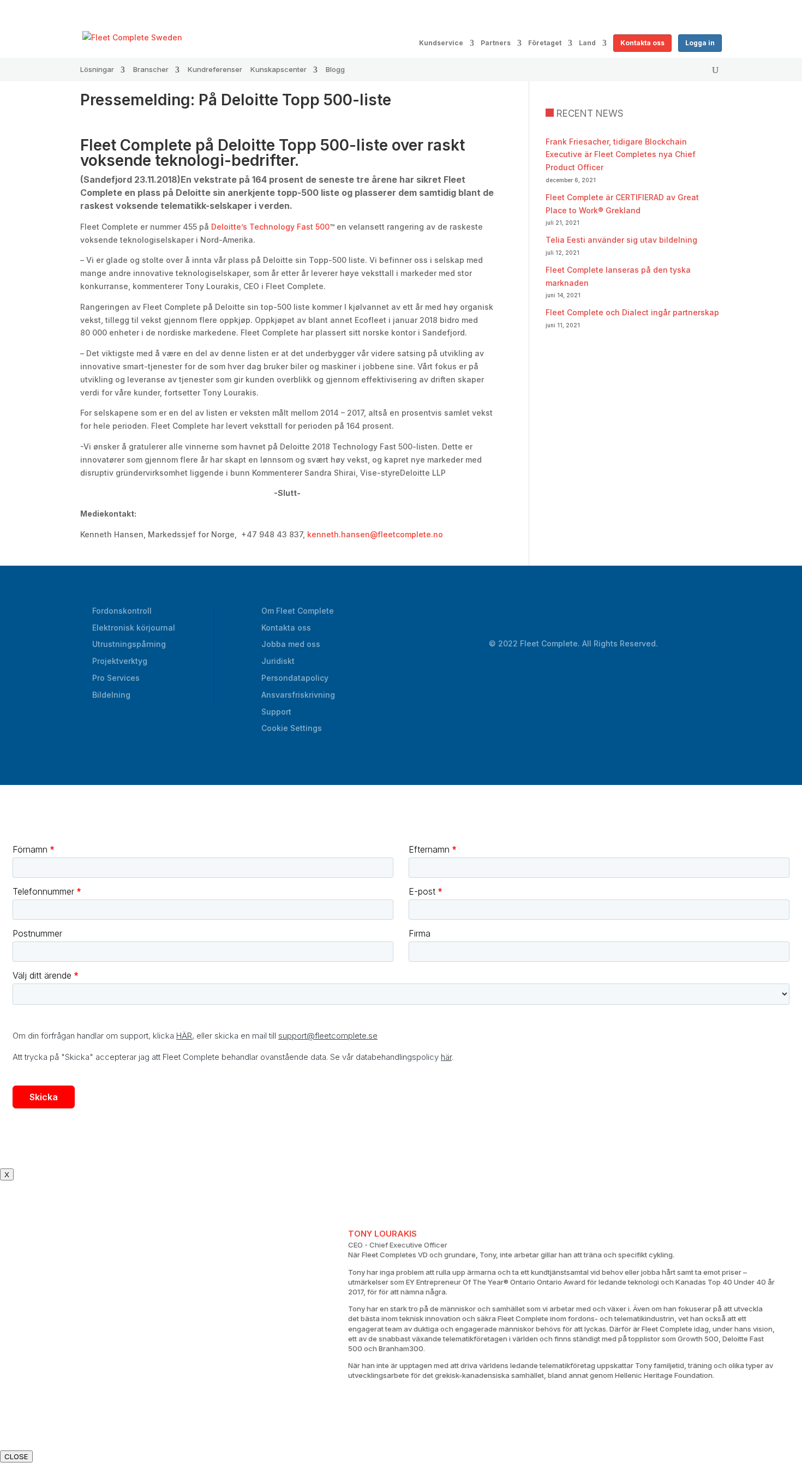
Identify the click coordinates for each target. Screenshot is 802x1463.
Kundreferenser (215, 69)
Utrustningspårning (129, 644)
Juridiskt (278, 660)
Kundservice (441, 43)
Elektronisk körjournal (133, 627)
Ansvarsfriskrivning (298, 694)
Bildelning (111, 694)
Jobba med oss (290, 644)
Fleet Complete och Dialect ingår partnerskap (632, 312)
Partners (496, 43)
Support (276, 711)
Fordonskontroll (122, 610)
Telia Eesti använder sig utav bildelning (621, 239)
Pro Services (116, 677)
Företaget (544, 43)
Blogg (335, 69)
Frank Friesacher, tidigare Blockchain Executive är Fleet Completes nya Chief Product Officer (621, 154)
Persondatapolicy (294, 677)
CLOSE (16, 1456)
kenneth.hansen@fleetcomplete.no (375, 534)
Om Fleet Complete (297, 610)
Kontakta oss (642, 43)
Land (587, 43)
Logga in (700, 43)
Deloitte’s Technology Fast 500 (270, 226)
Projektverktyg (119, 660)
